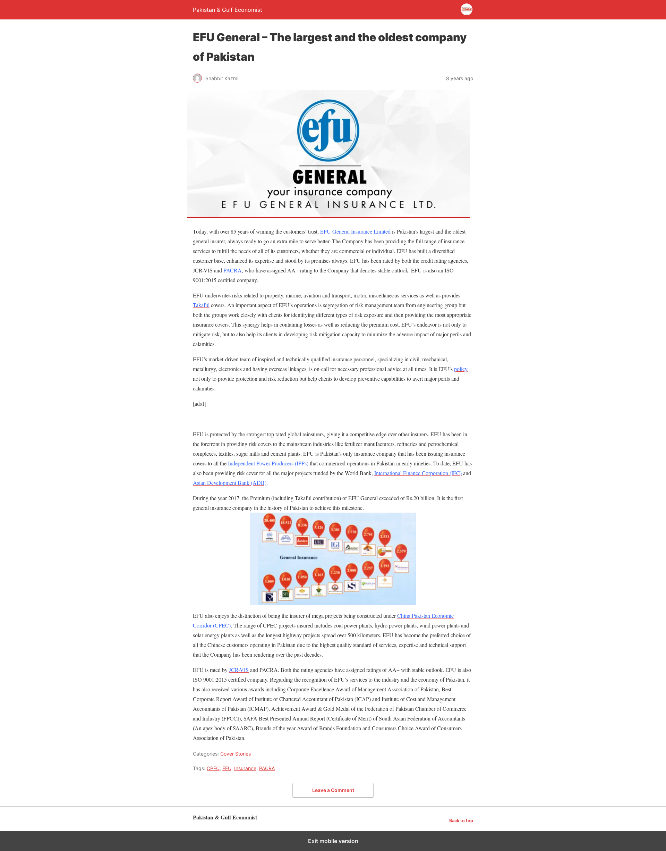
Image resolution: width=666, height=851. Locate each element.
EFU (226, 768)
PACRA (267, 768)
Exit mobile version (333, 840)
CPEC (213, 768)
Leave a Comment (333, 790)
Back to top (461, 820)
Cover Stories (235, 754)
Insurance (245, 768)
